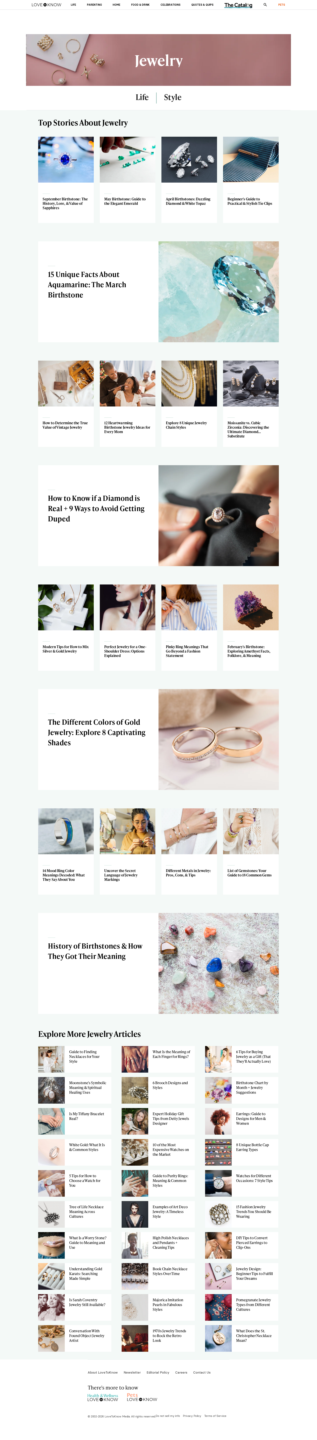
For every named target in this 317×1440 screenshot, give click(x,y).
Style (173, 97)
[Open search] (265, 5)
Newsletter (132, 1372)
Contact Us (202, 1372)
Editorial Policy (158, 1372)
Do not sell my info (168, 1416)
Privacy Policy (192, 1416)
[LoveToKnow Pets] (142, 1396)
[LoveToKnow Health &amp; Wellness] (103, 1396)
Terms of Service (215, 1416)
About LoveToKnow (103, 1372)
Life (142, 97)
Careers (181, 1372)
